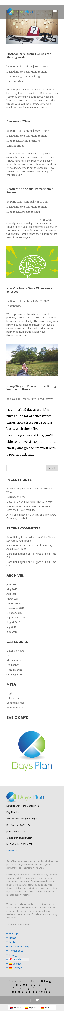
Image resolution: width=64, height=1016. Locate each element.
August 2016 (13, 622)
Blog (46, 981)
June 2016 (11, 631)
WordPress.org (14, 707)
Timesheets (16, 950)
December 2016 (15, 603)
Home (12, 937)
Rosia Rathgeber (15, 537)
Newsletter (30, 984)
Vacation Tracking (19, 946)
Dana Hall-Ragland (21, 66)
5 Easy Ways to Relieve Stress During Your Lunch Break (31, 387)
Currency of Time (18, 121)
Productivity (13, 76)
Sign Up (13, 933)
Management (39, 71)
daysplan (15, 398)
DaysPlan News (15, 71)
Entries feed (13, 698)
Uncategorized (15, 81)
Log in (9, 693)
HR (28, 71)
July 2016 (11, 627)
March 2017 (13, 598)
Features (14, 942)
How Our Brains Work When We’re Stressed (29, 289)
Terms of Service (30, 992)
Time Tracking (31, 76)
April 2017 (11, 593)
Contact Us (11, 850)
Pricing (13, 955)
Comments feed (15, 702)
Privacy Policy (30, 988)
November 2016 (15, 608)
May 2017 (11, 589)
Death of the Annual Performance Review (29, 190)
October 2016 (14, 612)
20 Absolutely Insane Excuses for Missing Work (28, 55)
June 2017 (11, 584)
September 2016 (15, 617)
